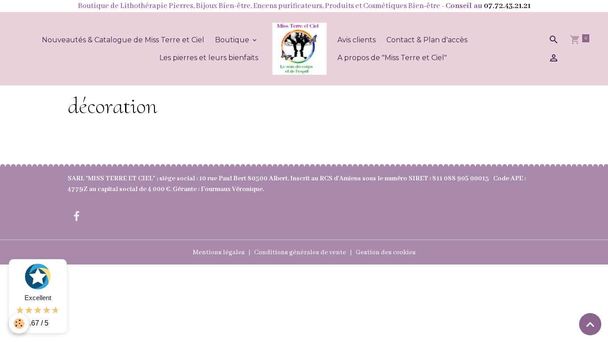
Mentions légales (219, 252)
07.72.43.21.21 (507, 6)
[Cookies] (19, 324)
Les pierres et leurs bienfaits (208, 57)
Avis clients (356, 40)
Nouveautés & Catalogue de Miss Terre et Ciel (123, 40)
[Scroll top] (590, 324)
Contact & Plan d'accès (426, 40)
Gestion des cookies (386, 252)
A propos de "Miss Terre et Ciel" (392, 57)
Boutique (233, 40)
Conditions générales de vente (300, 252)
